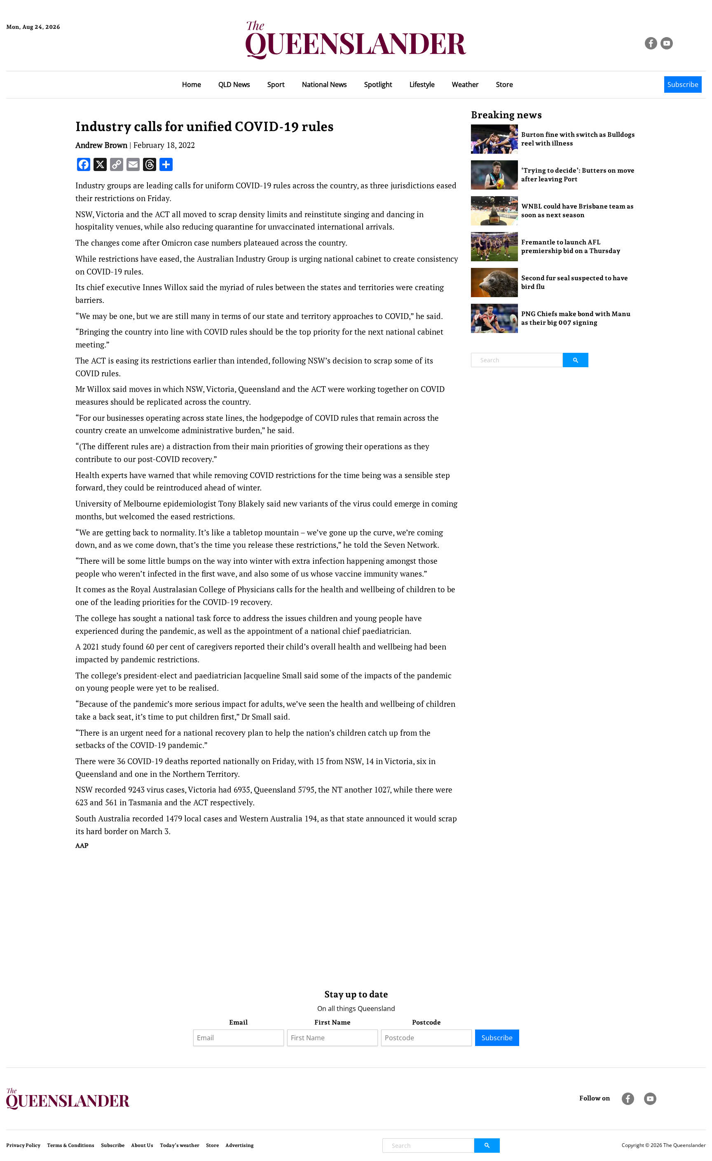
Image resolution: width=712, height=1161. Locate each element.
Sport (276, 84)
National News (324, 84)
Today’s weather (179, 1145)
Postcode (426, 1022)
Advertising (239, 1145)
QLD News (234, 84)
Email (238, 1022)
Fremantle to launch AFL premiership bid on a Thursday (571, 246)
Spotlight (378, 84)
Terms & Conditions (70, 1145)
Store (504, 84)
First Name (332, 1022)
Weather (465, 84)
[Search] (575, 360)
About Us (142, 1145)
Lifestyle (422, 84)
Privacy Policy (23, 1145)
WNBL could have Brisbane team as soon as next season (577, 210)
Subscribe (683, 84)
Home (191, 84)
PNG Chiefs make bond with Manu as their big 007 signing (575, 318)
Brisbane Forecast (46, 55)
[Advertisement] (267, 917)
